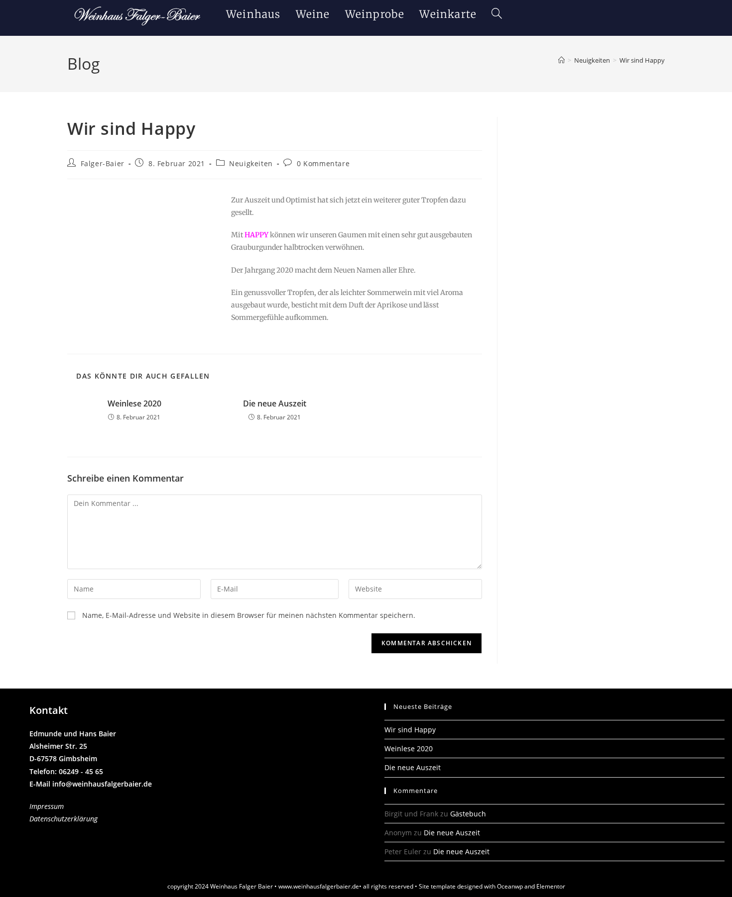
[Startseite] (561, 60)
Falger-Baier (102, 163)
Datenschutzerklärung (63, 818)
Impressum (46, 806)
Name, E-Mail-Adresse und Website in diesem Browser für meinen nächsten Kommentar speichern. (248, 615)
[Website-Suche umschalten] (496, 14)
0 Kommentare (323, 163)
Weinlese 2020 (134, 403)
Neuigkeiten (251, 163)
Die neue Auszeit (274, 403)
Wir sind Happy (642, 60)
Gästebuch (468, 813)
